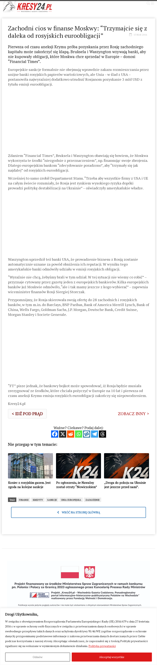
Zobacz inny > (133, 413)
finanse (24, 499)
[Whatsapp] (78, 434)
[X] (62, 434)
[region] (78, 636)
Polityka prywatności (102, 646)
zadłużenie (92, 499)
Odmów (38, 657)
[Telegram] (94, 434)
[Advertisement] (78, 121)
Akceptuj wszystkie (111, 657)
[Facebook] (54, 434)
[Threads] (102, 434)
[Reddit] (70, 434)
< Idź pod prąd (27, 413)
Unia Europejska (71, 499)
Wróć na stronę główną (80, 512)
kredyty (38, 499)
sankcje (52, 499)
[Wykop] (86, 434)
